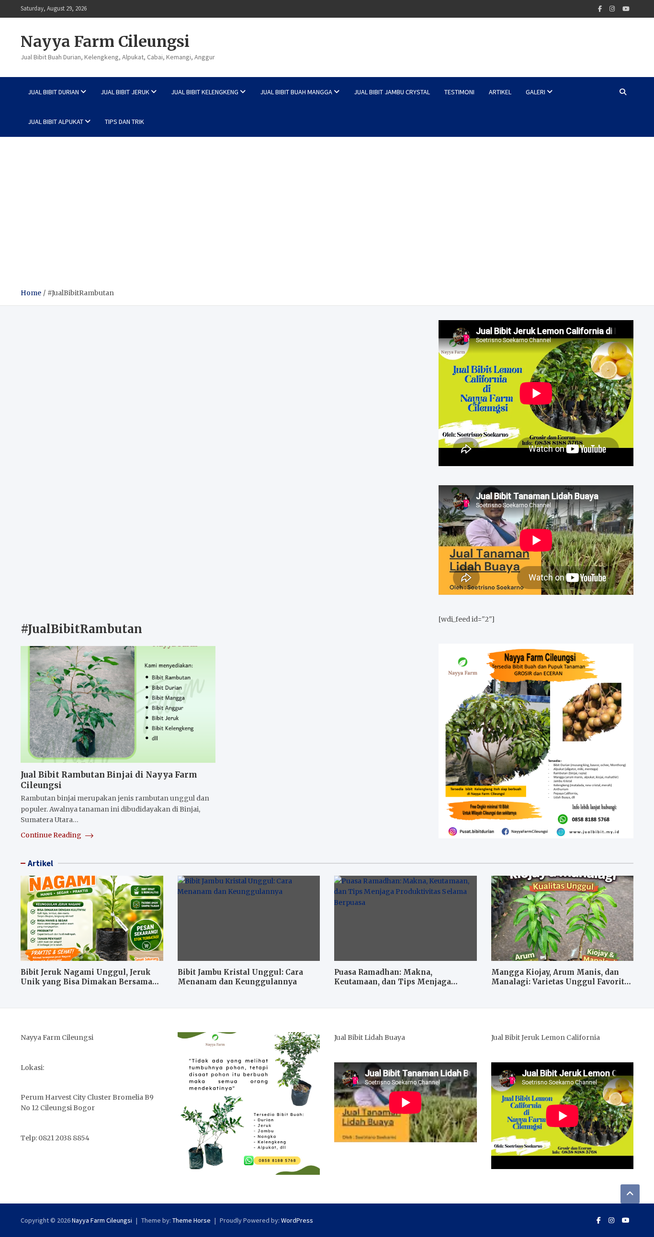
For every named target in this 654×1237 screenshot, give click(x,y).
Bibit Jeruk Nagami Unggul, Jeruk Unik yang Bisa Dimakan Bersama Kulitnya (86, 981)
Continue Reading (52, 835)
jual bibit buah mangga (296, 92)
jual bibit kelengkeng (204, 92)
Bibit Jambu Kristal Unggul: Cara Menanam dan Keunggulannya (240, 977)
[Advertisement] (327, 216)
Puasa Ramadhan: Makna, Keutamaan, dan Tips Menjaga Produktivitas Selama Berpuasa (394, 981)
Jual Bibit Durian (53, 92)
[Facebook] (600, 8)
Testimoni (459, 92)
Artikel (500, 92)
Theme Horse (191, 1220)
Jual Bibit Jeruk (125, 92)
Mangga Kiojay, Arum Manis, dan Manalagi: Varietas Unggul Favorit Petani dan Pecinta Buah (557, 981)
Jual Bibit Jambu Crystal (392, 92)
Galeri (535, 92)
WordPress (297, 1220)
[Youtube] (626, 8)
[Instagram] (612, 8)
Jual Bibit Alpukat (55, 121)
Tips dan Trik (124, 121)
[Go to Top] (630, 1194)
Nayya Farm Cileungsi (105, 41)
